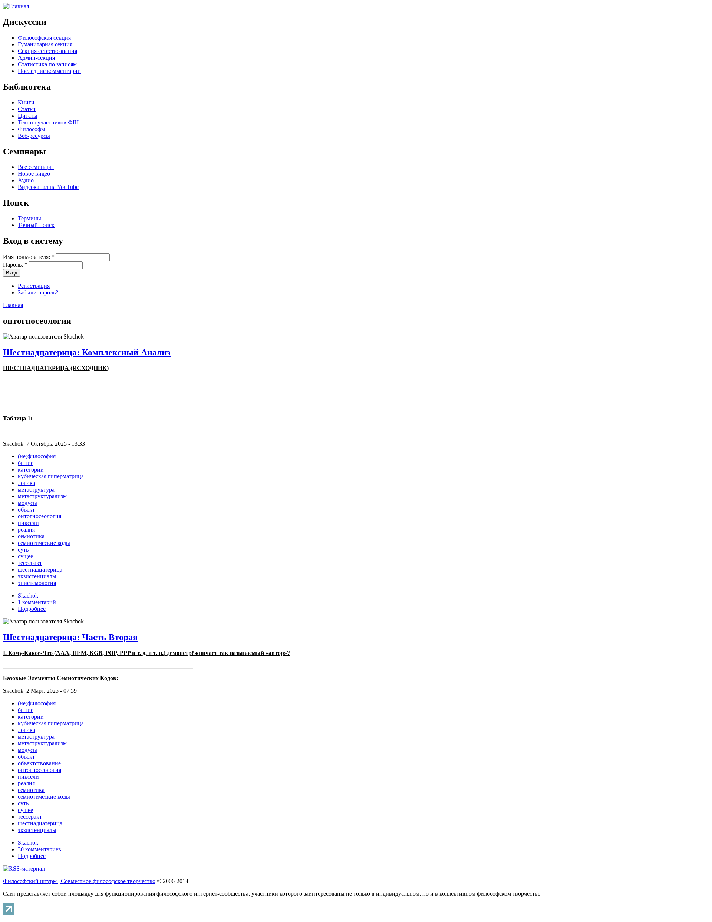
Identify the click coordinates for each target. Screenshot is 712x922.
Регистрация (34, 286)
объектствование (39, 763)
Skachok (28, 595)
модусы (27, 503)
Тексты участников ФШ (48, 122)
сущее (25, 556)
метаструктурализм (42, 496)
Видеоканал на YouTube (48, 187)
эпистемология (37, 583)
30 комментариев (39, 849)
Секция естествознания (47, 51)
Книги (26, 102)
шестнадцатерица (40, 569)
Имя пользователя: (29, 257)
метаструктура (36, 489)
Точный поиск (36, 225)
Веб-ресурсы (34, 136)
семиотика (31, 536)
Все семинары (36, 167)
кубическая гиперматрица (51, 476)
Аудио (26, 180)
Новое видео (34, 173)
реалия (26, 529)
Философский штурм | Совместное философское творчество (79, 881)
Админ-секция (36, 57)
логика (26, 483)
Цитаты (27, 116)
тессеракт (30, 563)
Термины (29, 218)
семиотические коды (44, 543)
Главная (13, 305)
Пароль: (15, 265)
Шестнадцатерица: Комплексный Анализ (87, 352)
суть (23, 549)
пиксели (28, 523)
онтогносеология (39, 516)
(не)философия (37, 456)
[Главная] (16, 6)
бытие (25, 463)
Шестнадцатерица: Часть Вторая (70, 637)
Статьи (27, 109)
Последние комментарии (49, 71)
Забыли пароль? (38, 292)
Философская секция (44, 37)
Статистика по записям (47, 64)
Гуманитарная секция (45, 44)
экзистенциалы (37, 576)
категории (31, 469)
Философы (31, 129)
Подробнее (32, 609)
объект (26, 509)
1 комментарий (37, 602)
